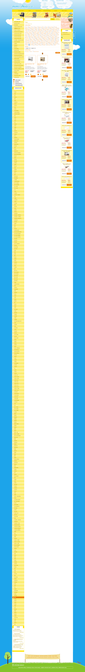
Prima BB (16, 516)
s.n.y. (15, 550)
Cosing (15, 203)
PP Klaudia (16, 504)
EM (14, 255)
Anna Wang (16, 110)
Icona (15, 299)
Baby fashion (16, 139)
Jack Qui (15, 309)
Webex (15, 609)
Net (15, 472)
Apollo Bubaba (16, 112)
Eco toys (15, 248)
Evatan (15, 262)
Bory (15, 172)
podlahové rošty (55, 667)
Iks (14, 302)
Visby (15, 604)
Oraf (15, 481)
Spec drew (16, 565)
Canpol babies (16, 181)
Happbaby (16, 289)
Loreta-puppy (16, 400)
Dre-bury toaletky (17, 236)
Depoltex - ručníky (17, 216)
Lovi (15, 403)
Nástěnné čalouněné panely (19, 53)
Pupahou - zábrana (17, 519)
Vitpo (15, 605)
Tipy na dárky (16, 70)
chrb (15, 297)
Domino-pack (16, 230)
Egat (15, 253)
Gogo (15, 282)
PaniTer (15, 487)
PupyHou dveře (17, 524)
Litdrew (15, 366)
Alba (15, 100)
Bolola (15, 169)
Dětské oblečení (17, 60)
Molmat (15, 460)
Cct (15, 189)
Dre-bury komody (17, 233)
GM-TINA (15, 280)
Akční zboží (17, 80)
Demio (15, 211)
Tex (15, 587)
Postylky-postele (17, 499)
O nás (29, 10)
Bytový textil (16, 50)
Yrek (15, 619)
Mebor (15, 444)
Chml (15, 295)
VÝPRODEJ (16, 73)
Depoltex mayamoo (17, 218)
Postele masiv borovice (18, 31)
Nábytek (15, 45)
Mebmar (15, 442)
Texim (15, 588)
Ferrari (15, 263)
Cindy (15, 198)
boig (15, 167)
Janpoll (15, 316)
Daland (15, 206)
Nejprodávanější (19, 85)
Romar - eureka (17, 541)
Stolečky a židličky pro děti (19, 68)
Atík (15, 129)
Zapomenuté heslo (45, 6)
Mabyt (15, 415)
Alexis (15, 103)
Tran (15, 597)
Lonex (15, 371)
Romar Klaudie (17, 545)
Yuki (15, 620)
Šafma (15, 578)
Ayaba (15, 134)
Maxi (15, 428)
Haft (15, 285)
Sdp (15, 553)
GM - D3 (15, 270)
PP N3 (15, 509)
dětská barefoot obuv (62, 667)
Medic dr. (15, 445)
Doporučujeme (18, 83)
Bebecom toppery (17, 152)
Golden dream (16, 284)
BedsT (15, 156)
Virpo (15, 602)
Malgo (15, 425)
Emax (15, 257)
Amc (15, 107)
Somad (15, 563)
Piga (15, 492)
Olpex (15, 479)
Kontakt (55, 10)
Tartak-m (15, 580)
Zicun (15, 622)
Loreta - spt (16, 390)
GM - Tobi (16, 277)
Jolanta (15, 324)
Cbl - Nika (16, 186)
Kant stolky (16, 334)
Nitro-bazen (16, 476)
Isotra (15, 304)
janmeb (15, 312)
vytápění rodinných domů (46, 667)
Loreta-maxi (16, 393)
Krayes (15, 354)
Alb (14, 98)
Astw (15, 125)
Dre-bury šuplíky (17, 235)
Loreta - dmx (16, 378)
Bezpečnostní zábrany (18, 55)
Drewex (15, 245)
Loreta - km (16, 383)
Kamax (15, 332)
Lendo (15, 359)
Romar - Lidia (16, 543)
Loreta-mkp (16, 395)
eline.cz (53, 657)
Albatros (15, 102)
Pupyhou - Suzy (17, 523)
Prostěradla (16, 48)
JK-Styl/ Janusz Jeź (17, 321)
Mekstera (16, 447)
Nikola (15, 474)
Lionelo (15, 364)
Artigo (15, 124)
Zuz (15, 624)
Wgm (15, 610)
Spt (14, 568)
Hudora (15, 292)
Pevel (15, 491)
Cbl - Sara (16, 188)
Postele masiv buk (17, 35)
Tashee (15, 582)
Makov (15, 422)
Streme (15, 573)
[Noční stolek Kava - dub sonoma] (42, 62)
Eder (15, 250)
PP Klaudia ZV (16, 506)
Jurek (15, 329)
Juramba (15, 327)
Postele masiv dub (17, 36)
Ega (15, 252)
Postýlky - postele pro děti (19, 40)
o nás (32, 655)
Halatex (15, 287)
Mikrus (15, 450)
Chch (15, 294)
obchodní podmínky (44, 655)
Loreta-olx (16, 396)
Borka (15, 171)
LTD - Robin (16, 410)
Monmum (16, 462)
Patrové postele (17, 41)
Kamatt (15, 331)
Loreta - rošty (16, 388)
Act (15, 95)
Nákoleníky (16, 467)
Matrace (15, 46)
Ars (15, 122)
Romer (15, 548)
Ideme (15, 300)
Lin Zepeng (16, 363)
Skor (15, 558)
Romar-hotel (16, 546)
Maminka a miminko (17, 67)
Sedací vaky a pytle (17, 63)
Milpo (15, 452)
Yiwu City (16, 617)
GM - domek (16, 272)
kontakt (49, 655)
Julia (15, 326)
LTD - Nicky (16, 408)
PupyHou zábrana (17, 528)
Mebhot (15, 440)
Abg (15, 93)
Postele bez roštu (17, 75)
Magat (15, 418)
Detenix (15, 221)
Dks (15, 226)
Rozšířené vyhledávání (57, 19)
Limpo (15, 361)
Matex (15, 427)
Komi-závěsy (16, 353)
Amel (15, 108)
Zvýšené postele (17, 28)
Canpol (15, 179)
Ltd (14, 405)
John (15, 322)
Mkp (15, 454)
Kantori (15, 336)
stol (15, 572)
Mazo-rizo (16, 437)
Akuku (15, 97)
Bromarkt (16, 176)
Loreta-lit (15, 391)
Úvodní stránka (21, 10)
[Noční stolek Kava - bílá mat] (30, 62)
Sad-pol (15, 551)
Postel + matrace (17, 30)
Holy (15, 290)
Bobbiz (15, 162)
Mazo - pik (16, 432)
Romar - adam (16, 540)
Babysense (16, 144)
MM (15, 455)
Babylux (15, 142)
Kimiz (15, 339)
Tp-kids (15, 595)
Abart (15, 92)
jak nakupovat (36, 655)
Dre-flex (15, 238)
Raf (15, 533)
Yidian (15, 615)
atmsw (15, 130)
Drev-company (17, 243)
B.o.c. (15, 135)
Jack (15, 307)
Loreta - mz (16, 385)
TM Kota (15, 592)
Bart (15, 147)
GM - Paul (16, 275)
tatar (15, 583)
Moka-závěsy (16, 459)
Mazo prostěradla (17, 435)
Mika (15, 449)
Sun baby (16, 577)
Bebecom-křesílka (17, 154)
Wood (15, 612)
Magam (15, 417)
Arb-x (15, 117)
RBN (15, 536)
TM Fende (16, 590)
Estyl (15, 260)
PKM (15, 494)
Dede (15, 208)
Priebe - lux (16, 513)
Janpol (15, 314)
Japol (15, 317)
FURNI (15, 267)
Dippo (15, 223)
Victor (15, 600)
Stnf (15, 570)
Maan (15, 413)
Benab (15, 159)
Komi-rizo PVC (16, 351)
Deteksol (15, 220)
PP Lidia (15, 508)
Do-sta (15, 228)
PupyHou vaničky (17, 526)
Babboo (15, 137)
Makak (15, 420)
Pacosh (15, 484)
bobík (15, 164)
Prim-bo (15, 514)
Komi (15, 346)
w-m (15, 607)
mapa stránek (54, 655)
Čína (15, 204)
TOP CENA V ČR (17, 21)
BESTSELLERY (17, 23)
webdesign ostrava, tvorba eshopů (33, 667)
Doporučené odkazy (22, 667)
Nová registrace (44, 7)
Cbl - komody (16, 184)
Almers (15, 105)
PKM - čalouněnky (17, 496)
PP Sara (15, 511)
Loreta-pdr (16, 398)
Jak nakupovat (38, 10)
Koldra (15, 344)
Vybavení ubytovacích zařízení (18, 27)
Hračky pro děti (17, 62)
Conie (15, 201)
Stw (15, 575)
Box (15, 174)
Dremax (15, 240)
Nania (15, 469)
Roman (15, 538)
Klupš (15, 341)
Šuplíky (15, 43)
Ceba (15, 191)
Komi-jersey (16, 349)
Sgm (15, 556)
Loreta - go (16, 380)
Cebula (15, 193)
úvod (29, 655)
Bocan (15, 166)
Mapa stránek (64, 10)
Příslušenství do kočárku (18, 65)
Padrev (15, 486)
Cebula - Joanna (17, 194)
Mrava (15, 464)
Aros (15, 120)
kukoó (15, 356)
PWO (15, 531)
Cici (15, 196)
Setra (15, 555)
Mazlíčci (15, 72)
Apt (15, 115)
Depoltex (15, 213)
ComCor (15, 199)
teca (15, 585)
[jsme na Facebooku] (74, 38)
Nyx (15, 477)
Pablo (15, 482)
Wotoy (15, 614)
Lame (15, 358)
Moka (15, 457)
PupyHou (16, 521)
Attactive (16, 132)
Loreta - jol (16, 381)
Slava (15, 560)
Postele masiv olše (17, 38)
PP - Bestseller (17, 501)
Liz (14, 368)
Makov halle (16, 423)
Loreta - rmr (16, 386)
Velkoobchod (16, 77)
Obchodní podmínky (46, 10)
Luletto (15, 412)
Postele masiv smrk (17, 33)
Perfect (15, 489)
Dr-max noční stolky (17, 231)
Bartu (15, 149)
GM (14, 268)
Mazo (15, 430)
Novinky (17, 81)
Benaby (15, 161)
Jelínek (15, 319)
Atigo (15, 127)
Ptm (15, 518)
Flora (15, 265)
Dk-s (15, 225)
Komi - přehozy (17, 348)
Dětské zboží (16, 58)
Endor (15, 258)
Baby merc (16, 140)
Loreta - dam (16, 376)
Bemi (15, 157)
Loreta (15, 373)
